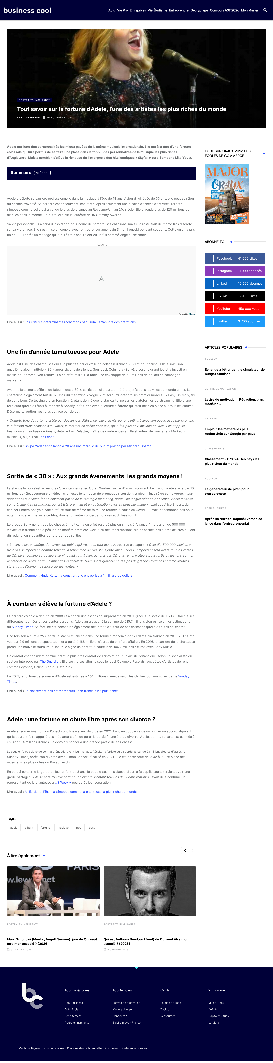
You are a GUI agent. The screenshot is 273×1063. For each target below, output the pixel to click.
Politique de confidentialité (84, 1048)
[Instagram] (252, 1043)
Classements (215, 448)
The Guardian (50, 661)
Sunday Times (22, 627)
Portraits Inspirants (23, 924)
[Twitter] (221, 1043)
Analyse (211, 418)
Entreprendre (179, 10)
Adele (13, 827)
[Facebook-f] (229, 1043)
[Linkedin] (252, 1046)
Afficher (42, 173)
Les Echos (46, 437)
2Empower (112, 1048)
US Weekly (63, 782)
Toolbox (211, 358)
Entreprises (138, 10)
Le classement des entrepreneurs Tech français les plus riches (71, 691)
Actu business (215, 508)
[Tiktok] (244, 1043)
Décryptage (199, 10)
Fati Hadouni (30, 117)
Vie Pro (122, 10)
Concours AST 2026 (224, 10)
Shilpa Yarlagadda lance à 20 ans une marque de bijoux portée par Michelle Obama (88, 446)
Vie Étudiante (157, 10)
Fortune (45, 827)
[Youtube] (236, 1043)
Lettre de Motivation (220, 388)
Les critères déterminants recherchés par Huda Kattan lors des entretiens (80, 322)
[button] (265, 10)
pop (78, 827)
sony (92, 827)
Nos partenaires (53, 1048)
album (29, 827)
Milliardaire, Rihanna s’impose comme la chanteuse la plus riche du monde (81, 792)
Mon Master (249, 10)
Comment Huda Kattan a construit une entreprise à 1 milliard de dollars (78, 575)
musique (63, 827)
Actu (111, 10)
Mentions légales (29, 1048)
